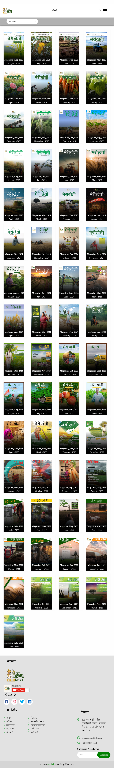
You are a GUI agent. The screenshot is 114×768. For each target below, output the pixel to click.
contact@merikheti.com (92, 738)
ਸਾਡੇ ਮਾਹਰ (35, 728)
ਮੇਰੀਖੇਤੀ (50, 764)
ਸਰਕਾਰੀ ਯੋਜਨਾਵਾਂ (38, 725)
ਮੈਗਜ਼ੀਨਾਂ (34, 718)
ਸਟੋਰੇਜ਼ (9, 721)
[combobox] (22, 21)
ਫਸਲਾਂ (8, 718)
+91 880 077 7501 (89, 743)
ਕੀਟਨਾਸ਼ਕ (10, 725)
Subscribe (104, 755)
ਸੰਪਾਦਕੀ (9, 732)
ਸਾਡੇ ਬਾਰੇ (34, 732)
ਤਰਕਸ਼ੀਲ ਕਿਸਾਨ (37, 721)
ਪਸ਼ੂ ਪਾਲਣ (10, 728)
